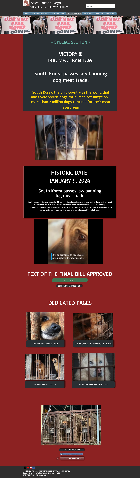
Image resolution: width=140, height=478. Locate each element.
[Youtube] (28, 468)
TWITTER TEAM (60, 6)
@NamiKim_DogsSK (41, 6)
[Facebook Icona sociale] (33, 468)
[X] (25, 468)
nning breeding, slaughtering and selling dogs (81, 202)
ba (61, 202)
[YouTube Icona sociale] (31, 468)
